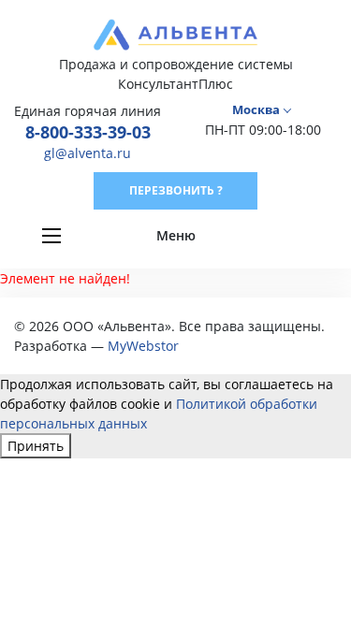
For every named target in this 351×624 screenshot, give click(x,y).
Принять (35, 446)
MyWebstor (143, 346)
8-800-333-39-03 (88, 132)
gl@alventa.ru (87, 153)
